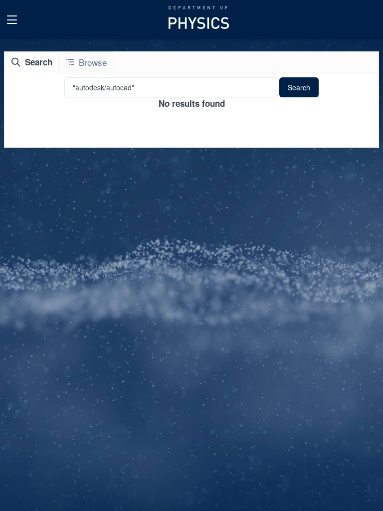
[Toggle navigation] (12, 20)
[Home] (200, 19)
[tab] (31, 62)
